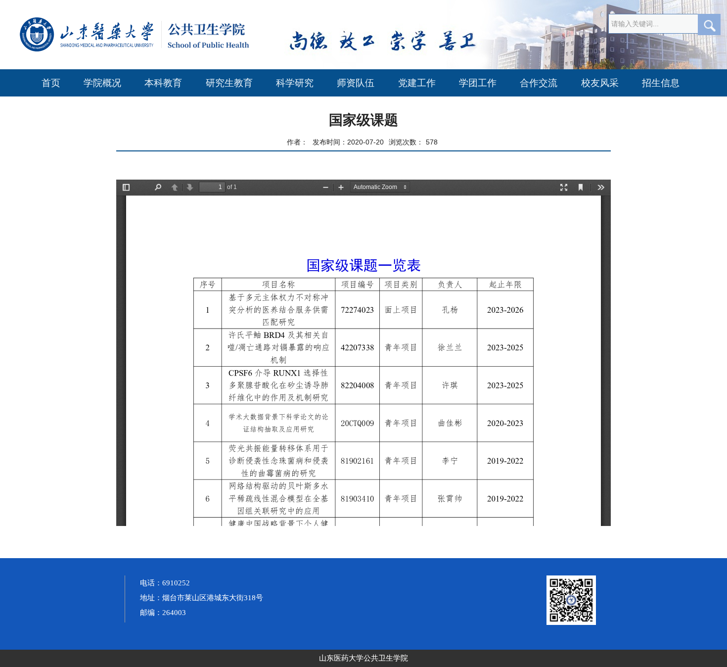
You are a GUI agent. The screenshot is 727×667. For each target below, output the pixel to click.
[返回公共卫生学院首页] (170, 50)
